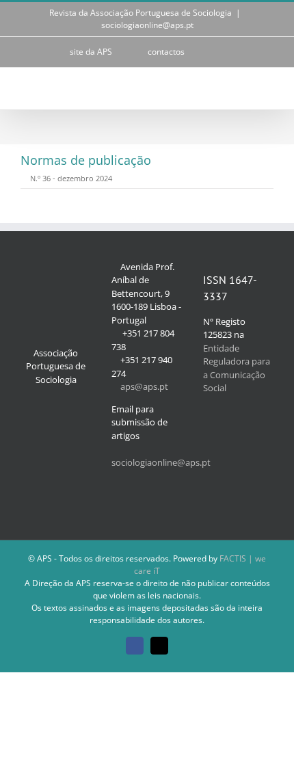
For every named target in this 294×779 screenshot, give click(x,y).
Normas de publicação (86, 160)
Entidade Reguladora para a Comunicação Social (236, 368)
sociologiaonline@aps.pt (147, 25)
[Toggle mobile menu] (268, 88)
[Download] (24, 178)
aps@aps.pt (144, 386)
